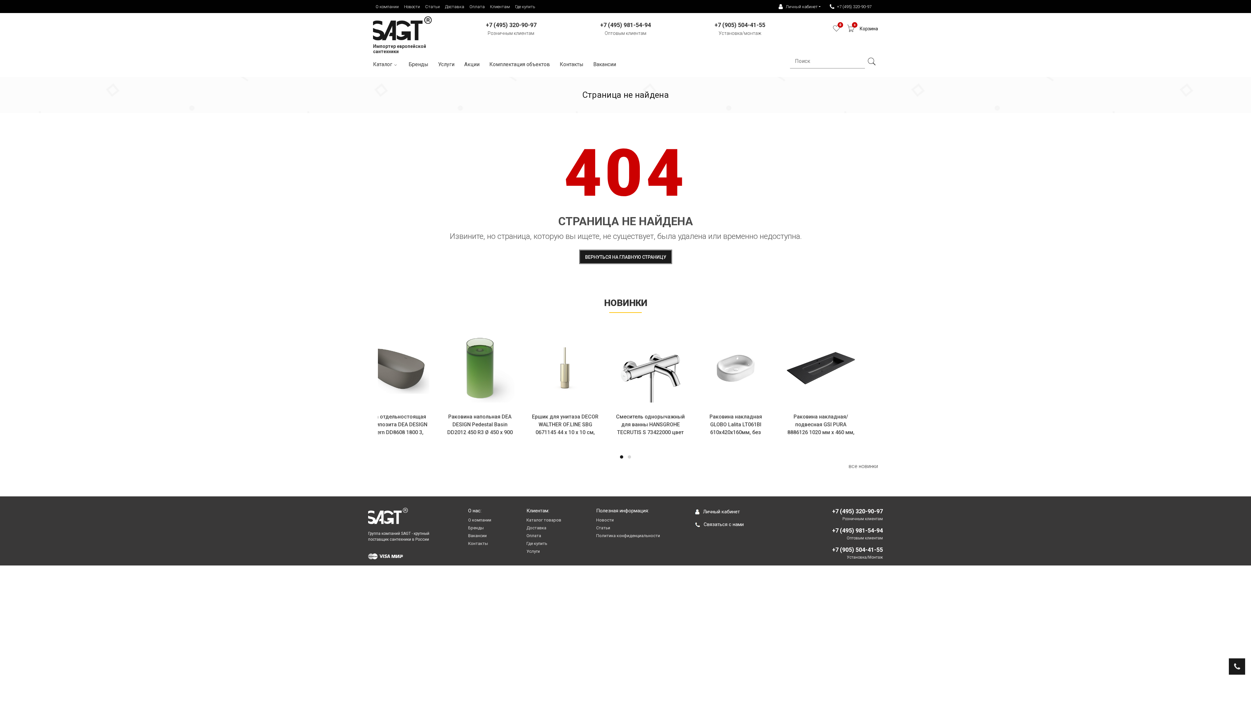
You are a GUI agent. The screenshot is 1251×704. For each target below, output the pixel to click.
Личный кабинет (721, 512)
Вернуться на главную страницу (625, 257)
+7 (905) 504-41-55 (857, 549)
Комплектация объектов (519, 64)
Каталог (382, 64)
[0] (836, 30)
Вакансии (604, 64)
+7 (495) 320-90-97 (854, 6)
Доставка (454, 6)
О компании (387, 6)
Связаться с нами (724, 524)
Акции (472, 64)
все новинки (863, 466)
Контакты (571, 64)
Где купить (525, 6)
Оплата (477, 6)
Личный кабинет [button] (802, 6)
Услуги (446, 64)
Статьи (432, 6)
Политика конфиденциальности (628, 535)
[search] (871, 61)
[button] (622, 457)
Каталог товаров (543, 520)
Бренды (418, 64)
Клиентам (500, 6)
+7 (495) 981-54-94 (857, 530)
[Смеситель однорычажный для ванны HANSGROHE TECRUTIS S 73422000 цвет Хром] (668, 368)
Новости (412, 6)
